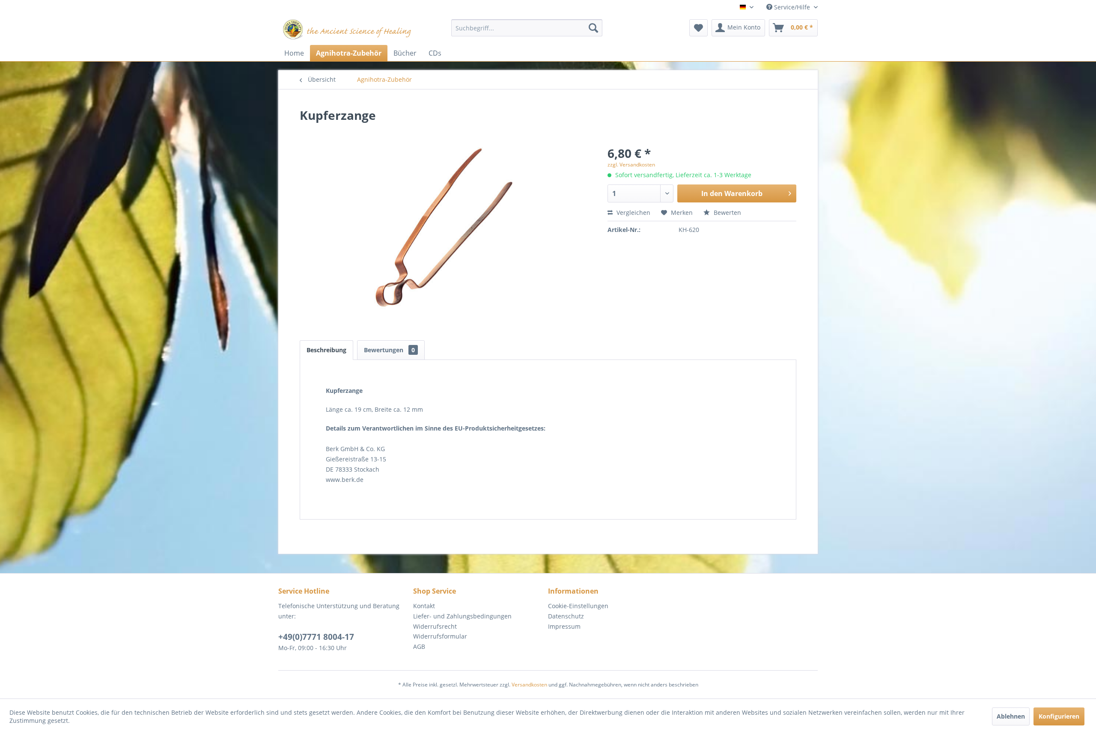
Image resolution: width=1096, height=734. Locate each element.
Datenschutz (566, 616)
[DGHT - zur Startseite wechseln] (347, 30)
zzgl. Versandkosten (631, 164)
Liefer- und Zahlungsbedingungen (462, 616)
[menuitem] (526, 27)
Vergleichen (632, 212)
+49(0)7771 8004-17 (316, 636)
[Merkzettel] (698, 27)
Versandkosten (529, 684)
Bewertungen (389, 350)
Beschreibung (326, 350)
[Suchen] (593, 27)
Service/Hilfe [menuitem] (792, 7)
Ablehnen (1011, 716)
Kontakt (424, 606)
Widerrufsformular (440, 636)
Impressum (564, 626)
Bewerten (726, 212)
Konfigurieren (1059, 716)
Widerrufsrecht (435, 626)
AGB (419, 646)
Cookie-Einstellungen (578, 606)
